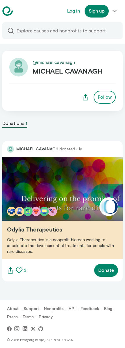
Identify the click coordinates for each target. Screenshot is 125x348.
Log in (73, 11)
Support (31, 308)
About (13, 308)
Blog (108, 308)
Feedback (90, 308)
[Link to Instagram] (17, 329)
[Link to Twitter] (33, 329)
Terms (28, 316)
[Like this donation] (19, 270)
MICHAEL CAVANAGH (37, 149)
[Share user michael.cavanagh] (85, 97)
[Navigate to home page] (22, 11)
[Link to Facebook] (9, 329)
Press (12, 316)
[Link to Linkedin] (25, 329)
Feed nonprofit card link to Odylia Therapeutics (53, 208)
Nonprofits (54, 308)
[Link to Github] (40, 329)
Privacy (46, 316)
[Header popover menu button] (114, 11)
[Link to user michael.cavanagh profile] (10, 149)
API (72, 308)
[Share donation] (10, 270)
